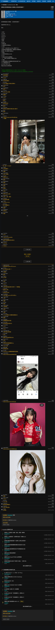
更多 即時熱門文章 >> (27, 606)
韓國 (9, 515)
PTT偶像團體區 (4, 4)
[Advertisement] (27, 224)
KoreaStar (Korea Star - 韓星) (13, 4)
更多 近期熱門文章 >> (27, 565)
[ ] (7, 533)
